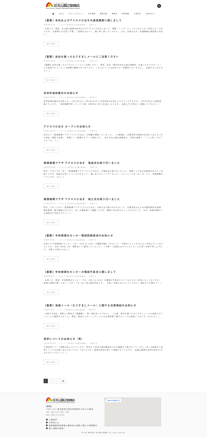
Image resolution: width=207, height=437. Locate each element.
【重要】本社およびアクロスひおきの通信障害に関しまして (83, 20)
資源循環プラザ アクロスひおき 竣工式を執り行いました (82, 199)
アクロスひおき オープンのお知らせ (67, 126)
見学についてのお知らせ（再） (64, 339)
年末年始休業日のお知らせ (61, 93)
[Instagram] (159, 6)
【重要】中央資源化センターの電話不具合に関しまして (80, 272)
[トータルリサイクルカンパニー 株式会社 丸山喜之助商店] (63, 5)
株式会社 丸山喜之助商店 (76, 25)
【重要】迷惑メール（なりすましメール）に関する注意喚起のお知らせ (90, 305)
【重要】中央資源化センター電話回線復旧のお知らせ (78, 235)
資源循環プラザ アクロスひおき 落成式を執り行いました (82, 163)
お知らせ (93, 24)
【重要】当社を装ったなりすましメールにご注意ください (81, 56)
